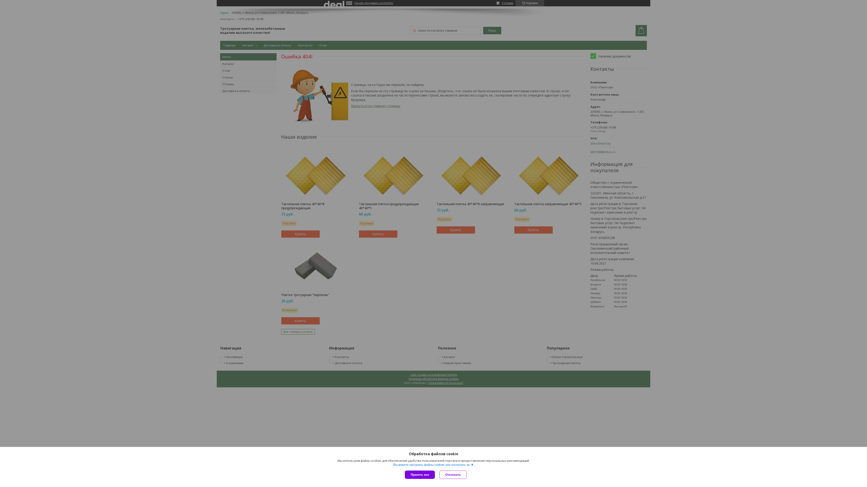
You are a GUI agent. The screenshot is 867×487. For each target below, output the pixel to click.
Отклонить (453, 474)
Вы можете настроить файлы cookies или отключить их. (432, 464)
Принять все (420, 474)
